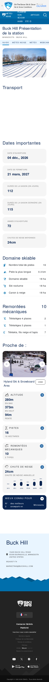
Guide (5, 42)
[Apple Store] (33, 666)
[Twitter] (21, 659)
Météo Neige (9, 15)
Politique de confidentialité (24, 639)
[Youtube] (14, 659)
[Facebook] (36, 659)
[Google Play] (18, 666)
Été (27, 21)
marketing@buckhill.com (19, 566)
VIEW (40, 382)
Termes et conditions (24, 642)
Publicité (24, 627)
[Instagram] (29, 659)
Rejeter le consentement (24, 651)
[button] (45, 15)
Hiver (20, 21)
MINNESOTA (8, 37)
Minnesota (39, 504)
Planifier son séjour (22, 15)
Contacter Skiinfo (24, 624)
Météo (33, 42)
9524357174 (11, 561)
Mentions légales (24, 636)
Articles (35, 15)
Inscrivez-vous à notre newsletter (24, 632)
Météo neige (19, 42)
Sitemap (24, 645)
